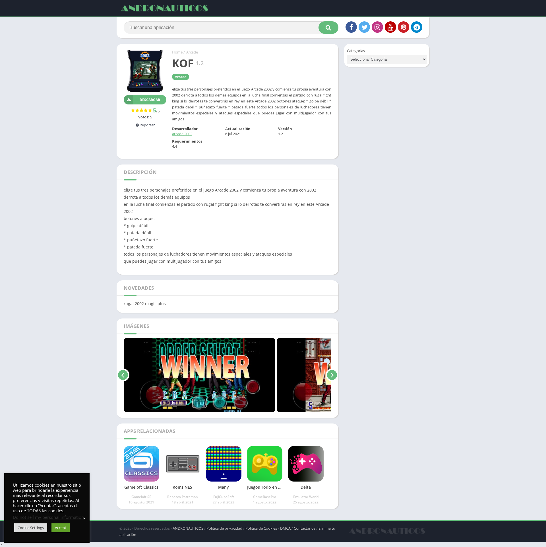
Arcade (192, 52)
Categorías (356, 50)
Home (177, 52)
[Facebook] (351, 27)
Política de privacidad (224, 528)
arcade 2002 (182, 133)
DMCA (285, 528)
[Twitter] (364, 27)
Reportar (147, 125)
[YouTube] (390, 27)
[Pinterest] (403, 27)
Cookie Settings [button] (31, 527)
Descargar (150, 99)
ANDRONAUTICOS (188, 528)
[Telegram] (416, 27)
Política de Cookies (261, 528)
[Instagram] (377, 27)
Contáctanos (304, 528)
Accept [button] (60, 527)
